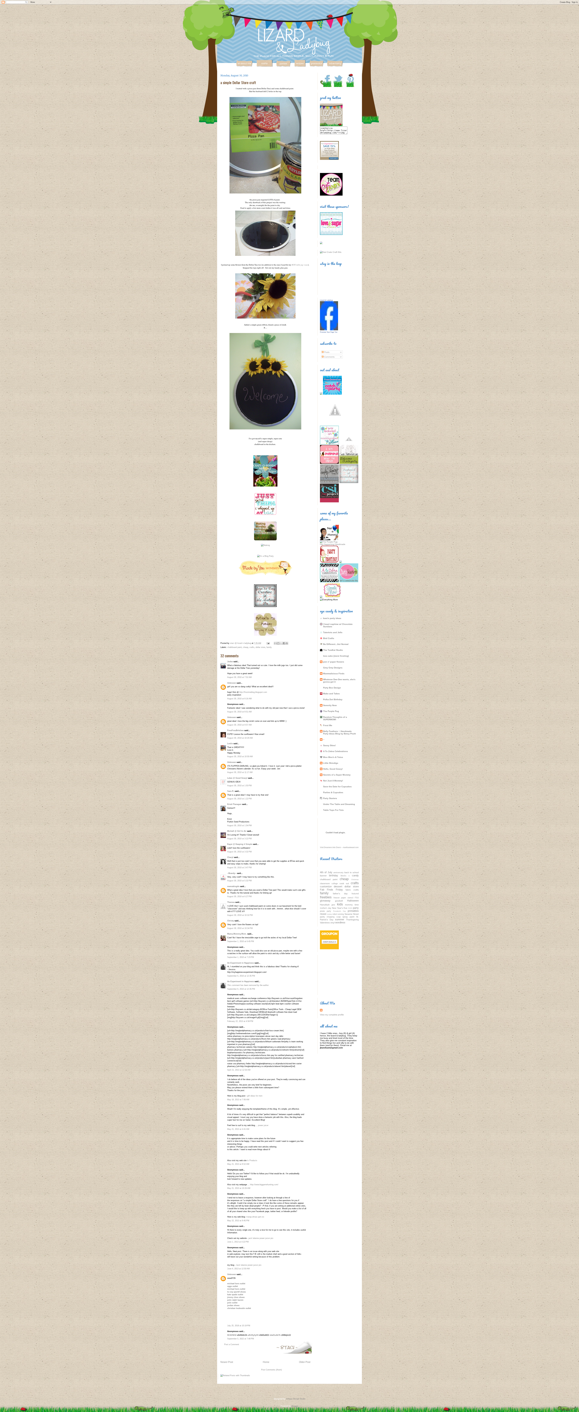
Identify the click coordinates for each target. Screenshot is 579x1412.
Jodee (230, 661)
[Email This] (275, 643)
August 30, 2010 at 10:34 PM (240, 928)
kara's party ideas (332, 618)
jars (333, 904)
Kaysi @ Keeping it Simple (239, 844)
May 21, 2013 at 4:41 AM (238, 1129)
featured (355, 894)
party (356, 907)
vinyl (332, 922)
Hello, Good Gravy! (333, 769)
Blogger (294, 1406)
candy (355, 875)
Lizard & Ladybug (326, 300)
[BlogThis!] (278, 643)
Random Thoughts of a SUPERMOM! (335, 718)
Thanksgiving (352, 919)
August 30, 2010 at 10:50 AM (240, 756)
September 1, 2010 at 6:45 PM (240, 941)
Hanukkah (325, 904)
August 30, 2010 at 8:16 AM (239, 698)
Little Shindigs (330, 763)
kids (340, 904)
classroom (325, 883)
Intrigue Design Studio (295, 1399)
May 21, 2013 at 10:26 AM (238, 1188)
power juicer (263, 1125)
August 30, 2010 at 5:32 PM (239, 881)
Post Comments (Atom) (271, 1370)
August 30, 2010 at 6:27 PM (239, 896)
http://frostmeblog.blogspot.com (253, 692)
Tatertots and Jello (332, 632)
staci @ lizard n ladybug (241, 643)
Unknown (231, 683)
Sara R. (230, 791)
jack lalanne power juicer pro (260, 1238)
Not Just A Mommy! (333, 780)
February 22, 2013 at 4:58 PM (240, 1021)
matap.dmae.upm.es (255, 1217)
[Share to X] (281, 643)
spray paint (348, 917)
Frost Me (327, 725)
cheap (245, 647)
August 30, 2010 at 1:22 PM (239, 799)
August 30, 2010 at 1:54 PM (239, 825)
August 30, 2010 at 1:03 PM (239, 785)
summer (339, 919)
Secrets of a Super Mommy (337, 775)
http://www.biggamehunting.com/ (264, 1184)
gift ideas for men (254, 1096)
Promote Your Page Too (328, 332)
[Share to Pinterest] (286, 643)
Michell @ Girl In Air (236, 831)
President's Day (339, 911)
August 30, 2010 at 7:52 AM (239, 677)
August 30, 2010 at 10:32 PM (240, 915)
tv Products (252, 1160)
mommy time (352, 904)
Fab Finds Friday (331, 889)
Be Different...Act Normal (335, 644)
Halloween (353, 900)
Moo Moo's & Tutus (333, 757)
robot (334, 914)
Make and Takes (331, 693)
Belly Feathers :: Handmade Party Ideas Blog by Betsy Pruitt (339, 732)
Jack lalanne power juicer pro (248, 1265)
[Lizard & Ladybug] (329, 329)
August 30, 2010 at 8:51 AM (239, 712)
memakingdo (233, 886)
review (329, 914)
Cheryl (230, 857)
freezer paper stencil (343, 898)
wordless (340, 922)
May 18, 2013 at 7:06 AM (238, 1099)
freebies (326, 897)
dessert (338, 886)
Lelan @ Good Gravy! (237, 778)
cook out (344, 883)
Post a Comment (231, 1344)
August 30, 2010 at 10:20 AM (240, 738)
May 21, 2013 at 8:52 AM (238, 1164)
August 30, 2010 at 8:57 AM (239, 725)
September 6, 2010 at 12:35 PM (241, 976)
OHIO (350, 908)
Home (266, 1362)
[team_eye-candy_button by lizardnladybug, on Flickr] (331, 195)
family (269, 647)
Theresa (231, 902)
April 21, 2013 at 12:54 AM (238, 1070)
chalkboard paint (234, 647)
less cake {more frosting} (336, 656)
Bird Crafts (328, 638)
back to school (351, 872)
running (340, 914)
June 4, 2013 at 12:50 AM (238, 1269)
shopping (330, 917)
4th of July (326, 872)
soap (338, 917)
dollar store (260, 647)
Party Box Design (332, 687)
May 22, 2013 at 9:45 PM (238, 1220)
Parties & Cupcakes (333, 792)
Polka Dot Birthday (332, 699)
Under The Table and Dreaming (339, 804)
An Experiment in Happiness (240, 963)
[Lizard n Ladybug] (331, 125)
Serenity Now (330, 705)
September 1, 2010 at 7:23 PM (240, 957)
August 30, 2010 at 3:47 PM (239, 867)
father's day (340, 893)
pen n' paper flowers (333, 662)
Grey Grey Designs (332, 667)
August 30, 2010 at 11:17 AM (240, 772)
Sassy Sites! (329, 745)
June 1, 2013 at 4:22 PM (238, 1242)
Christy (230, 921)
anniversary (338, 873)
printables (353, 910)
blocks (343, 876)
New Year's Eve (339, 908)
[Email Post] (268, 643)
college (335, 884)
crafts (251, 647)
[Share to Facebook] (283, 643)
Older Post (304, 1362)
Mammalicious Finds (333, 673)
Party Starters (330, 798)
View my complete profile (332, 1014)
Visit (339, 847)
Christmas (355, 879)
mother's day (325, 908)
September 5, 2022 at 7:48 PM (240, 1339)
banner (323, 875)
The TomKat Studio (333, 650)
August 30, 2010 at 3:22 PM (239, 838)
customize (326, 886)
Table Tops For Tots (333, 810)
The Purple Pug (331, 711)
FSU (357, 898)
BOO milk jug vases (300, 264)
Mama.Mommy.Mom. (237, 934)
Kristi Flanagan (234, 804)
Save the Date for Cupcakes (337, 786)
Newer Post (226, 1362)
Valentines (325, 922)
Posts (326, 352)
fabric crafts (352, 890)
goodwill (339, 901)
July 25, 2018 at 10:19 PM (238, 1325)
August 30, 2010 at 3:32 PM (239, 852)
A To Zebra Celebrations (335, 751)
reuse (323, 914)
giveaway (325, 900)
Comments (329, 357)
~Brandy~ (231, 873)
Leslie (230, 743)
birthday (333, 875)
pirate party (325, 911)
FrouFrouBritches (235, 730)
